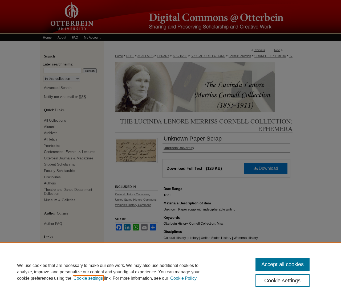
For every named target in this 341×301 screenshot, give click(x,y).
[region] (170, 271)
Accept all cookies (282, 264)
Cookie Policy (183, 278)
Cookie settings (88, 278)
